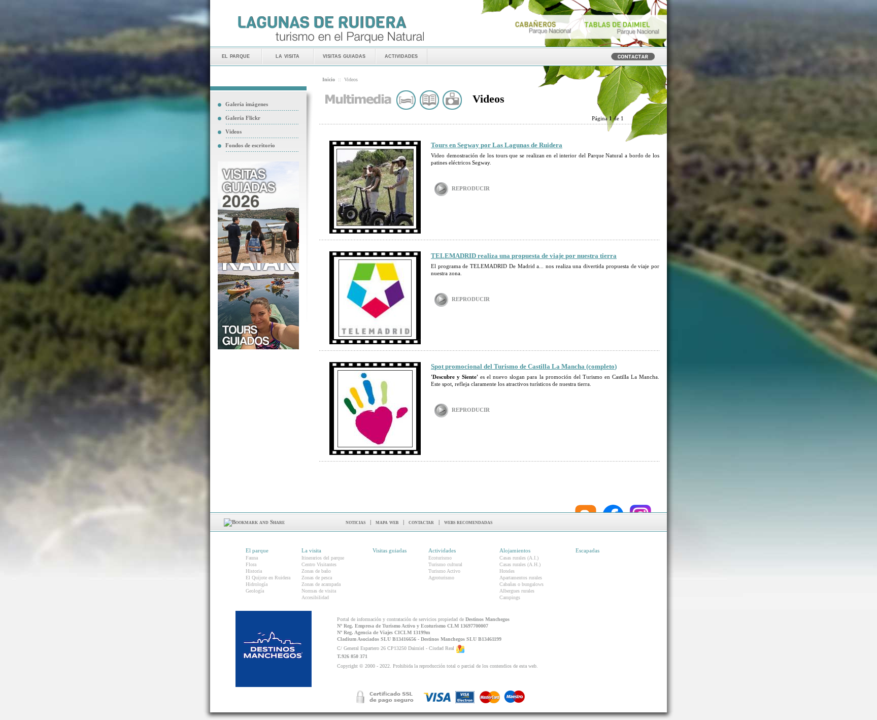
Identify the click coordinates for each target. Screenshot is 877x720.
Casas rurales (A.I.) (518, 558)
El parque (257, 550)
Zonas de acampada (321, 584)
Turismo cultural (445, 564)
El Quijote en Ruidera (268, 577)
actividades (401, 55)
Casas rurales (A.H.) (520, 564)
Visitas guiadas (390, 550)
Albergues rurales (516, 591)
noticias (355, 522)
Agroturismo (441, 577)
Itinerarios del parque (322, 558)
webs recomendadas (468, 522)
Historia (254, 571)
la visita (287, 55)
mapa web (387, 522)
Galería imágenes (246, 104)
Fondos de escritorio (250, 145)
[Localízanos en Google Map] (460, 648)
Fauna (252, 558)
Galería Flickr (242, 118)
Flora (251, 564)
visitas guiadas (344, 55)
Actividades (442, 550)
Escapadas (587, 550)
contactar (421, 522)
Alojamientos (514, 550)
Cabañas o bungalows (521, 584)
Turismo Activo (444, 571)
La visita (311, 550)
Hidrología (256, 584)
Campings (509, 597)
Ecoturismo (440, 558)
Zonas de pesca (316, 577)
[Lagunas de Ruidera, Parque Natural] (330, 44)
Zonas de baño (316, 571)
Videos (233, 131)
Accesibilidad (315, 597)
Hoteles (507, 571)
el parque (236, 55)
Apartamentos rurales (520, 577)
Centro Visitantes (318, 564)
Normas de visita (318, 591)
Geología (255, 591)
